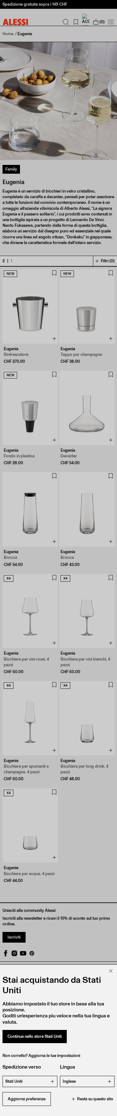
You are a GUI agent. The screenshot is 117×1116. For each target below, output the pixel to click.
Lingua (67, 1067)
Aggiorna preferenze (27, 1099)
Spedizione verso (21, 1067)
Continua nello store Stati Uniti (34, 1036)
